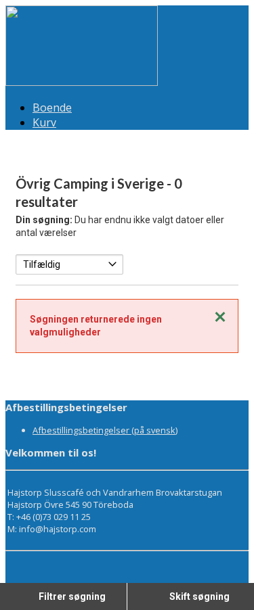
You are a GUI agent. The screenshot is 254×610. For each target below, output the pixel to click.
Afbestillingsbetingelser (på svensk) (105, 430)
